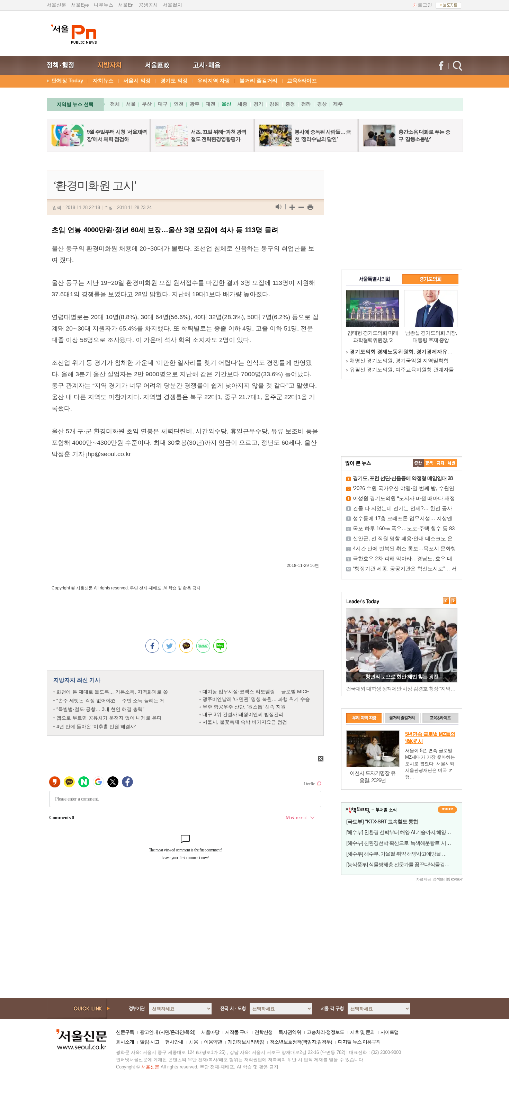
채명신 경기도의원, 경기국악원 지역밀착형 (399, 360)
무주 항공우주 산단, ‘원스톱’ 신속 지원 (244, 707)
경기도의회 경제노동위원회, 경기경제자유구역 (404, 351)
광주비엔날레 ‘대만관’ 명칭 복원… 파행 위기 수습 (256, 699)
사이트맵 (390, 1032)
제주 (338, 104)
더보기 (447, 809)
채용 (193, 1042)
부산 (147, 104)
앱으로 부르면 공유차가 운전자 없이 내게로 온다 (109, 718)
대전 (210, 104)
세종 (242, 104)
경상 (322, 104)
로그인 (425, 5)
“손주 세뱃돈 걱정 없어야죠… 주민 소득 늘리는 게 (110, 700)
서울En (126, 5)
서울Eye (80, 5)
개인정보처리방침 (246, 1042)
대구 (163, 104)
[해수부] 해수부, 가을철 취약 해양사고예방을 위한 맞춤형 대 (409, 854)
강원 (274, 104)
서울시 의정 (137, 80)
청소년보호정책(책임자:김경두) (301, 1042)
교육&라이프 (302, 80)
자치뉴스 (103, 80)
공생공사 (148, 5)
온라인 (177, 1032)
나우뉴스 (103, 5)
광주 (194, 104)
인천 (179, 104)
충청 (290, 104)
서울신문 (56, 5)
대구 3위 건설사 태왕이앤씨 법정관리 (243, 714)
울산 (226, 104)
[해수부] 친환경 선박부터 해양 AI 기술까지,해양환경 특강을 (408, 832)
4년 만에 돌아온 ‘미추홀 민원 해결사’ (96, 726)
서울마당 (210, 1032)
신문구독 (125, 1032)
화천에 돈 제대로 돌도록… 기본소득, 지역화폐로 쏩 (112, 692)
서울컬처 (172, 5)
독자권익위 (289, 1032)
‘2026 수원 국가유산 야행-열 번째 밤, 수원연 (403, 488)
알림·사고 (149, 1042)
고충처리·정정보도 (325, 1032)
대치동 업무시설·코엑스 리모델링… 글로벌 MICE (256, 691)
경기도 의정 (174, 80)
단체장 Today (67, 80)
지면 (164, 1032)
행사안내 (174, 1042)
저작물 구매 (237, 1032)
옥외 (189, 1032)
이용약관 (213, 1042)
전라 (306, 104)
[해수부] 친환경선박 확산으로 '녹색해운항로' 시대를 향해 (406, 843)
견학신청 (263, 1032)
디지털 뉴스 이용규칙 (359, 1042)
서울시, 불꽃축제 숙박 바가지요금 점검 (245, 722)
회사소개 (125, 1042)
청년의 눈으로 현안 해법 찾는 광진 (401, 676)
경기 (258, 104)
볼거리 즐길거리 (258, 80)
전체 (115, 104)
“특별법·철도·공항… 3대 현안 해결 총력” (100, 709)
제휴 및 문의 (362, 1032)
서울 (131, 104)
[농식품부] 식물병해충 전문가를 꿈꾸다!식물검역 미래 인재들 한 (414, 864)
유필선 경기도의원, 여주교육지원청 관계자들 (402, 369)
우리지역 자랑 (213, 80)
